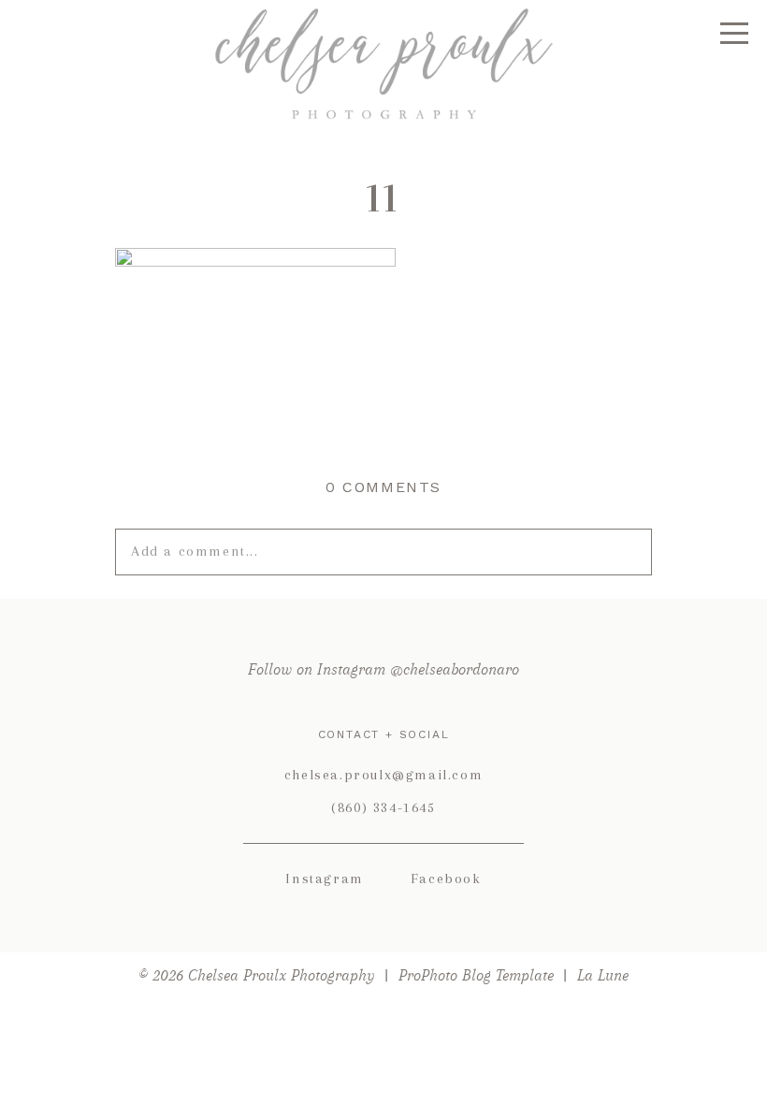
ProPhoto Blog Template (476, 975)
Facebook (446, 878)
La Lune (603, 975)
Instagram (324, 878)
